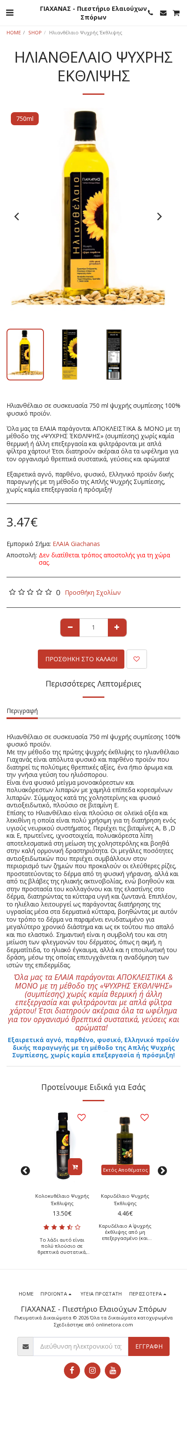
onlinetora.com (114, 1324)
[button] (9, 12)
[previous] (17, 216)
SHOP (35, 32)
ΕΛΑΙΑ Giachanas (76, 544)
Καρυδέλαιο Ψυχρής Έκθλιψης (125, 1199)
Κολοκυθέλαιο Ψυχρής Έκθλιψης (62, 1199)
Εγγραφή (149, 1346)
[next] (158, 216)
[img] (62, 1146)
